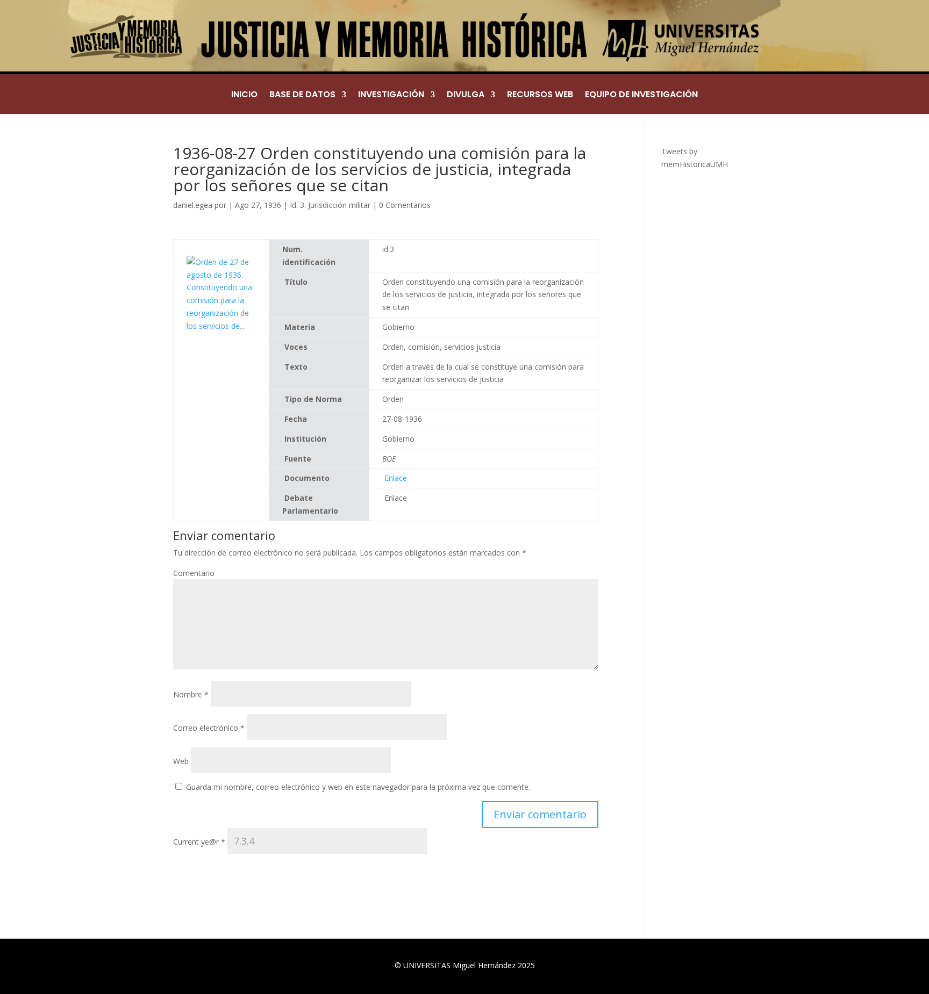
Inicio (244, 95)
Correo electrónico (209, 728)
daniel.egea (192, 205)
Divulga (465, 95)
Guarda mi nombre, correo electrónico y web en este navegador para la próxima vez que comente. (358, 787)
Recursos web (540, 95)
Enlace (394, 478)
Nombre (191, 694)
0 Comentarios (405, 205)
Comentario (194, 573)
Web (181, 761)
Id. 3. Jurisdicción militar (330, 205)
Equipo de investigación (641, 95)
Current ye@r (199, 842)
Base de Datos (302, 95)
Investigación (391, 95)
